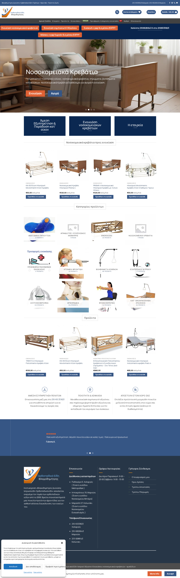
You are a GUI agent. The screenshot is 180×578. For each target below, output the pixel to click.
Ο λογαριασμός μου (141, 477)
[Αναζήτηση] (117, 12)
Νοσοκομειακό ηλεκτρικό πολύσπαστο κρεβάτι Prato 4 (80, 362)
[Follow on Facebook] (169, 3)
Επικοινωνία (136, 21)
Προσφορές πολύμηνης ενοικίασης (104, 21)
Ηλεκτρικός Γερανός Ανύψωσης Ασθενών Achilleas (115, 362)
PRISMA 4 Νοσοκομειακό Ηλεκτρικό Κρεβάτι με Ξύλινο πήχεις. (105, 187)
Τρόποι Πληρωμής (140, 492)
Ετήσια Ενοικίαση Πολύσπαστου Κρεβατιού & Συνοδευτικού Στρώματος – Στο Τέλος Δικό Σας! (47, 364)
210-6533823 (78, 524)
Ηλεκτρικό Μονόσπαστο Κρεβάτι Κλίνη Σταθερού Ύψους (140, 186)
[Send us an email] (172, 3)
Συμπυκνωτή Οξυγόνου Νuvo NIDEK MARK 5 (148, 362)
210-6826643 (78, 531)
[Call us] (174, 3)
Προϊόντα (65, 21)
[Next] (173, 76)
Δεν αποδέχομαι (33, 566)
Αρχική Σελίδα (45, 21)
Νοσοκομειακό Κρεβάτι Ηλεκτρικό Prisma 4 (69, 186)
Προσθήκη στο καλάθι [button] (36, 197)
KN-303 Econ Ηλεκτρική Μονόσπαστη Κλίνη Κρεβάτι (37, 186)
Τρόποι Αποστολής (141, 487)
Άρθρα (126, 21)
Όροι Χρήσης (138, 482)
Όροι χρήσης (28, 572)
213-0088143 (77, 538)
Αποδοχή (13, 566)
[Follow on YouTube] (177, 3)
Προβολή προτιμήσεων (54, 566)
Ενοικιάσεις (75, 21)
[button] (62, 543)
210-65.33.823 (58, 399)
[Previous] (7, 76)
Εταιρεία (55, 21)
